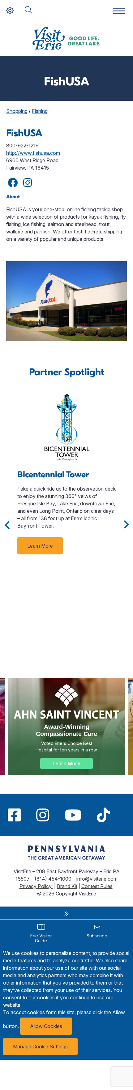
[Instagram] (42, 815)
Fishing (40, 111)
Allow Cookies (46, 1026)
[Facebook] (14, 815)
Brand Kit (67, 886)
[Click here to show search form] (28, 10)
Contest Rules (97, 886)
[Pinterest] (125, 815)
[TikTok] (103, 815)
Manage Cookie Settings (40, 1046)
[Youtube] (73, 815)
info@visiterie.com (97, 879)
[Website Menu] (119, 11)
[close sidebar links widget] (66, 913)
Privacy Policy (36, 886)
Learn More (40, 546)
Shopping (17, 111)
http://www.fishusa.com (33, 153)
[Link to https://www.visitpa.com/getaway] (66, 858)
